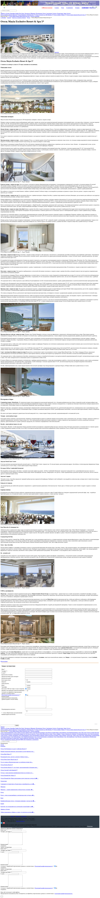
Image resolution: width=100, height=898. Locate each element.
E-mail (2, 852)
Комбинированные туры (30, 736)
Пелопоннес (39, 13)
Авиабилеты (8, 739)
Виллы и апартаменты (84, 736)
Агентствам (85, 7)
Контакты (93, 7)
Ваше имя (4, 830)
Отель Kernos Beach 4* (7, 764)
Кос (20, 13)
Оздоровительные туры (7, 736)
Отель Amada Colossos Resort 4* (9, 15)
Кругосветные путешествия (11, 738)
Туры (62, 7)
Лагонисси (27, 13)
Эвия (64, 13)
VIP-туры (83, 732)
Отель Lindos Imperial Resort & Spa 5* (76, 15)
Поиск (12, 816)
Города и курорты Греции (19, 17)
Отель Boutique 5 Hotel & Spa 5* (26, 15)
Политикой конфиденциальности (10, 695)
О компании (69, 7)
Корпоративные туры (75, 732)
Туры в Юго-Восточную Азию (44, 734)
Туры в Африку (57, 734)
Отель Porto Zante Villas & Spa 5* (9, 759)
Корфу (17, 13)
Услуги (2, 739)
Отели (2, 744)
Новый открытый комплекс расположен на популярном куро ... (18, 751)
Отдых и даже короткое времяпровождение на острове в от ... (17, 772)
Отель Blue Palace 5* (6, 754)
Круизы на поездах (31, 734)
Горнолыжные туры (26, 735)
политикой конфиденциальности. (64, 893)
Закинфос (12, 13)
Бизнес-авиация (16, 739)
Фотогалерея (4, 661)
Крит (22, 13)
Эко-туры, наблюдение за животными (89, 735)
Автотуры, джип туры (73, 735)
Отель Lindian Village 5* (59, 15)
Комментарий (4, 844)
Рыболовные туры (18, 736)
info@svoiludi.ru (20, 821)
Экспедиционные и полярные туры (46, 736)
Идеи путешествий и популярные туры (58, 732)
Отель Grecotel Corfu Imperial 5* (9, 770)
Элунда (68, 13)
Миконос (33, 13)
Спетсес (54, 13)
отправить (3, 889)
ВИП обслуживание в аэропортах (29, 739)
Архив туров (38, 738)
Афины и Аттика (5, 13)
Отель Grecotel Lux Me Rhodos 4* (44, 15)
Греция (9, 17)
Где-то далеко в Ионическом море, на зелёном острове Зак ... (17, 762)
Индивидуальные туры (41, 732)
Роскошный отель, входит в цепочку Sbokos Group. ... (15, 756)
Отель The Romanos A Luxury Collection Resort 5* (14, 748)
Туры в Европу (63, 735)
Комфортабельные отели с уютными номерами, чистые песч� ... (18, 801)
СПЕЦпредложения (47, 7)
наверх (96, 723)
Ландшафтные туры (72, 736)
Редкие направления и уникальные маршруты (13, 734)
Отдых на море (90, 732)
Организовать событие (38, 735)
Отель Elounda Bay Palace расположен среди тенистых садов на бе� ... (19, 778)
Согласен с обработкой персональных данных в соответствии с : (27, 866)
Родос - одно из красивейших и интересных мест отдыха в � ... (18, 795)
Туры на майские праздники (26, 738)
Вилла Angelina (35, 16)
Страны (57, 7)
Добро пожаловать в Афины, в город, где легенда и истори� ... (18, 812)
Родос (44, 13)
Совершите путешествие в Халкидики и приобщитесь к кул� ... (18, 784)
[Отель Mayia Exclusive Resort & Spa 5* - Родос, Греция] (27, 112)
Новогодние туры (30, 732)
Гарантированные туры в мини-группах (14, 732)
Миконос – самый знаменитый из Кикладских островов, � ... (17, 789)
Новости (17, 816)
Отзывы (77, 7)
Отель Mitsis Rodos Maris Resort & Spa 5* (20, 16)
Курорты (3, 746)
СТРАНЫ (3, 17)
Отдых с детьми (8, 735)
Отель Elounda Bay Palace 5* (8, 775)
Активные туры (16, 735)
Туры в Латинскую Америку (69, 734)
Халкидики (60, 13)
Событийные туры (61, 736)
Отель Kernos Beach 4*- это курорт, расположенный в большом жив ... (19, 767)
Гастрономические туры (83, 734)
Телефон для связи (6, 831)
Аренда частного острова (51, 735)
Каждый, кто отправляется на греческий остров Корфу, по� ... (17, 806)
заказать (57, 52)
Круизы (97, 732)
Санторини (49, 13)
